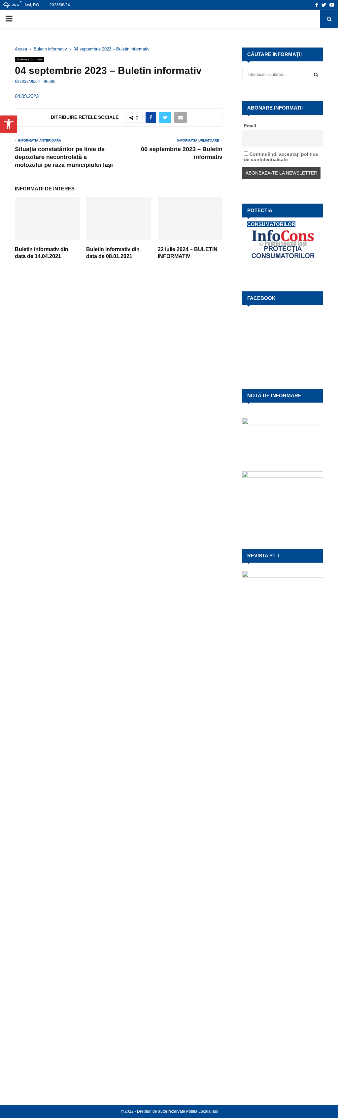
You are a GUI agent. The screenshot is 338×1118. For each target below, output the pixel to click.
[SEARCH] (316, 74)
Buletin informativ (30, 59)
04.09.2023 (27, 96)
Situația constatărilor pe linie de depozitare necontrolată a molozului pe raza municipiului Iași (64, 157)
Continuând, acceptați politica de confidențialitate (281, 156)
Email (250, 125)
